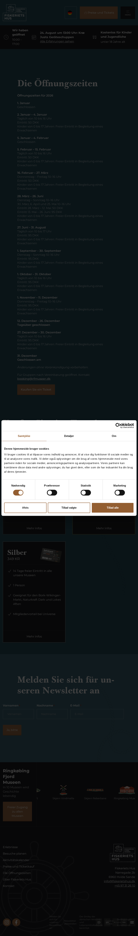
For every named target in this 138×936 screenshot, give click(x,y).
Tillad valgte (69, 507)
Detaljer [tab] (69, 435)
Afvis (25, 507)
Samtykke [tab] (24, 435)
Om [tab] (114, 435)
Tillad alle (113, 507)
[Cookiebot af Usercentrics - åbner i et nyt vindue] (118, 425)
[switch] (52, 492)
